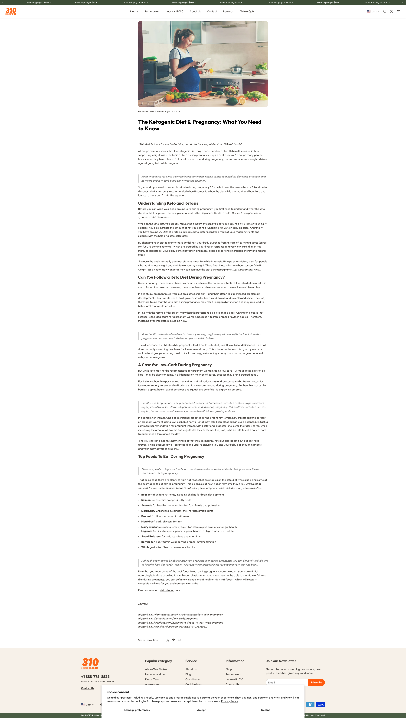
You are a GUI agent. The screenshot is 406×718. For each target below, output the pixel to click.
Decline (265, 710)
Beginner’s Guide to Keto (215, 213)
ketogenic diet (197, 293)
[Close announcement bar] (402, 2)
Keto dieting (167, 590)
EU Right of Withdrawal (314, 715)
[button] (384, 11)
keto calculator (178, 235)
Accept (201, 710)
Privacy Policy (229, 701)
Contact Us (87, 688)
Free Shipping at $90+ (171, 2)
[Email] (179, 640)
